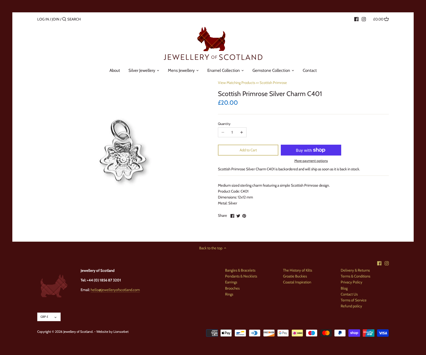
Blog (344, 288)
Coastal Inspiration (297, 282)
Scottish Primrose (273, 82)
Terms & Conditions (355, 276)
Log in (43, 19)
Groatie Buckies (295, 276)
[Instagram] (364, 19)
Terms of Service (354, 300)
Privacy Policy (351, 282)
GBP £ (44, 316)
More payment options (311, 161)
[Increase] (241, 132)
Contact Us (349, 294)
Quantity (224, 124)
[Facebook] (356, 19)
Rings (229, 294)
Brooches (232, 288)
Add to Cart (248, 150)
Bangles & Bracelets (240, 270)
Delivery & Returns (355, 270)
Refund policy (351, 306)
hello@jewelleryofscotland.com (115, 290)
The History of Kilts (297, 270)
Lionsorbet (121, 332)
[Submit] (64, 19)
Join (55, 19)
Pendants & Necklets (241, 276)
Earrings (231, 282)
